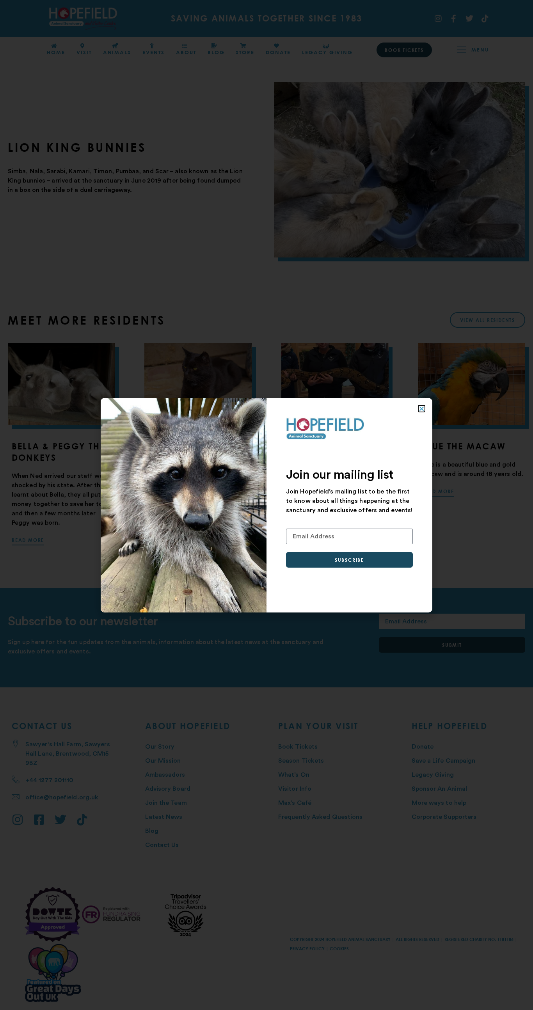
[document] (266, 505)
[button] (422, 409)
